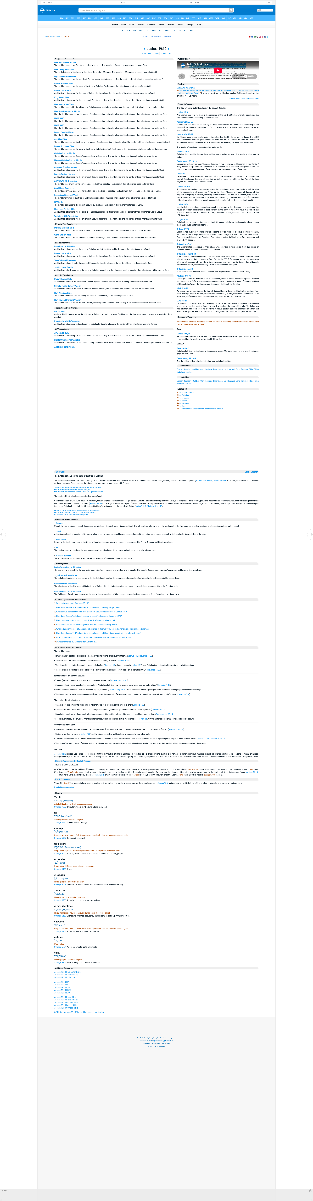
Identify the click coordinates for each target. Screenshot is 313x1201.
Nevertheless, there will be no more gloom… (71, 515)
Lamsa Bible (59, 311)
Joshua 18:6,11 (183, 334)
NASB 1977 (59, 125)
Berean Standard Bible (63, 83)
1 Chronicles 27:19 (185, 269)
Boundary (187, 369)
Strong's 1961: (60, 931)
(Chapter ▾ (64, 59)
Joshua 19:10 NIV (61, 982)
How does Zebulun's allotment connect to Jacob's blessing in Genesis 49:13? (89, 616)
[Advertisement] (156, 453)
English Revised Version (64, 174)
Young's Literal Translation (65, 260)
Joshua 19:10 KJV (62, 993)
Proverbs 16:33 (145, 656)
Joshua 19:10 (60, 754)
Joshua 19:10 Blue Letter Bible (67, 972)
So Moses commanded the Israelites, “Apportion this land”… (79, 492)
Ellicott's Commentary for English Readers (73, 761)
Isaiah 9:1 (181, 173)
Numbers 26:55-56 (185, 122)
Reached (231, 369)
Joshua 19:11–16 (176, 729)
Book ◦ (248, 472)
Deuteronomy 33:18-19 (187, 161)
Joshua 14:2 (133, 656)
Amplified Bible (60, 139)
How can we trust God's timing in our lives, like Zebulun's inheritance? (85, 620)
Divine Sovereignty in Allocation (67, 567)
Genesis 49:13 (183, 151)
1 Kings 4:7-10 (183, 229)
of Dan (182, 406)
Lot (225, 369)
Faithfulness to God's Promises (67, 591)
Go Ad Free (5, 1191)
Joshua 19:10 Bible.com (64, 977)
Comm (163, 54)
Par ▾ (71, 59)
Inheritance (218, 369)
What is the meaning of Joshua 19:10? (72, 603)
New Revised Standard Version (67, 300)
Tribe (256, 369)
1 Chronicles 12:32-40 (186, 254)
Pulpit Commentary (63, 779)
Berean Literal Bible (62, 90)
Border (180, 369)
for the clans (204, 90)
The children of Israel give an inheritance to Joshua (201, 409)
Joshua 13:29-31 (184, 186)
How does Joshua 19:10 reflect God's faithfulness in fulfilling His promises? (88, 607)
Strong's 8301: (60, 962)
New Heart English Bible (64, 209)
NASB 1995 (59, 118)
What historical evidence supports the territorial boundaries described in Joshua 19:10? (93, 637)
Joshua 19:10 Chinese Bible (66, 1002)
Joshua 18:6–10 (220, 480)
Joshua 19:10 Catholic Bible (66, 1008)
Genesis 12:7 (138, 705)
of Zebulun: (226, 90)
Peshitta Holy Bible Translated (67, 321)
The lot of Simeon (186, 392)
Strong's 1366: (60, 900)
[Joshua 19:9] (3, 540)
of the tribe (216, 90)
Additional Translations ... (64, 347)
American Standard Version (65, 167)
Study (157, 54)
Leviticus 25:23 (158, 709)
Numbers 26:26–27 (119, 680)
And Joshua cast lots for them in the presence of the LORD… (78, 487)
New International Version (65, 62)
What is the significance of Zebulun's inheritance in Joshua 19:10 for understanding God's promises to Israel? (102, 629)
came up (194, 90)
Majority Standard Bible (64, 228)
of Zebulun (184, 395)
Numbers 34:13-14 (185, 134)
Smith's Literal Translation (65, 267)
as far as (189, 93)
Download (254, 98)
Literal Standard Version (64, 246)
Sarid (238, 369)
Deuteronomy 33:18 (117, 690)
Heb (170, 54)
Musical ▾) (198, 59)
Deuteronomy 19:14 (164, 714)
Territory (244, 369)
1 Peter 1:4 (142, 719)
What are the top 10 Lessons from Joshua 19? (77, 642)
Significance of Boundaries (65, 575)
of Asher (183, 401)
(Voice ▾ (191, 59)
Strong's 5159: (60, 916)
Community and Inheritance (65, 583)
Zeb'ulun (187, 372)
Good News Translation (64, 188)
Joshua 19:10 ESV (62, 987)
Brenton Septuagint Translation (67, 340)
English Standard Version (65, 76)
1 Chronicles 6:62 (184, 244)
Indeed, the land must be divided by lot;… (72, 490)
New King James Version (65, 104)
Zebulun (180, 372)
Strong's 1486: (60, 822)
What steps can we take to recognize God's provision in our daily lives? (86, 624)
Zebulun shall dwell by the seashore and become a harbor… (77, 510)
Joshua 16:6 (162, 783)
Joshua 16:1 (136, 665)
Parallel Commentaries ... (64, 787)
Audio (143, 54)
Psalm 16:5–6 (183, 694)
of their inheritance (250, 90)
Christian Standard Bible (64, 153)
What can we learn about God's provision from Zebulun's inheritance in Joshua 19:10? (92, 612)
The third (182, 90)
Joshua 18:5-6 (183, 204)
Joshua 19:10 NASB (62, 990)
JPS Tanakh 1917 (61, 333)
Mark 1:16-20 (182, 288)
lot (188, 90)
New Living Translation (64, 69)
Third (251, 369)
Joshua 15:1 (110, 665)
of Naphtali (184, 403)
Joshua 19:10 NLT (62, 985)
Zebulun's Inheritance (186, 88)
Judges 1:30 (182, 219)
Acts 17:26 (85, 734)
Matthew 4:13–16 (154, 506)
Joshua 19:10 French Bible (65, 1005)
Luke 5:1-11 (182, 301)
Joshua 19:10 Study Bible (65, 997)
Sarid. (196, 93)
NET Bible (58, 202)
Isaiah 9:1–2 (141, 506)
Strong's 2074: (60, 885)
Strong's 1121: (60, 869)
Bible (46, 36)
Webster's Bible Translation (66, 216)
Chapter (254, 472)
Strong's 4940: (60, 853)
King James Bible (61, 97)
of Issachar (184, 398)
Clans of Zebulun (63, 555)
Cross (150, 54)
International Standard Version (67, 195)
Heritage (208, 369)
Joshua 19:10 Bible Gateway (66, 974)
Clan (202, 369)
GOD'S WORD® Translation (65, 181)
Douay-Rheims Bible (63, 279)
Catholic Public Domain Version (67, 286)
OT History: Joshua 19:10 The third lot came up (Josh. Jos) (79, 1012)
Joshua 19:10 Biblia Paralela (66, 1000)
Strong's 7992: (60, 807)
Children (195, 369)
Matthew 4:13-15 (184, 276)
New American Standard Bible (67, 111)
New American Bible (63, 293)
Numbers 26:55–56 (204, 480)
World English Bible (62, 235)
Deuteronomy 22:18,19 (186, 358)
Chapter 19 (59, 36)
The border (236, 90)
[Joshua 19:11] (310, 540)
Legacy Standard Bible (63, 132)
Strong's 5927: (60, 838)
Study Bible (60, 472)
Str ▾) (75, 59)
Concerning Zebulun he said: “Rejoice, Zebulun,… (75, 512)
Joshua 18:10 (182, 112)
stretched (181, 93)
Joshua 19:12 (98, 775)
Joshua (51, 36)
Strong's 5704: (60, 947)
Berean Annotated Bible (64, 146)
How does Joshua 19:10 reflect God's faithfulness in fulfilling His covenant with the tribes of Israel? (98, 633)
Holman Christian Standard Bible (68, 160)
